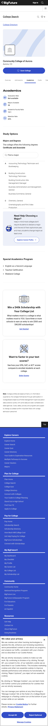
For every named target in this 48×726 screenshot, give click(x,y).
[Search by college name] (38, 17)
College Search (11, 16)
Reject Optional (35, 715)
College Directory (10, 25)
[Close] (44, 639)
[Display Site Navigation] (46, 8)
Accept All (12, 715)
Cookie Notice (22, 704)
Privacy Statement (15, 707)
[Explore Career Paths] (24, 228)
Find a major (13, 155)
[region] (24, 184)
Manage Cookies (24, 722)
